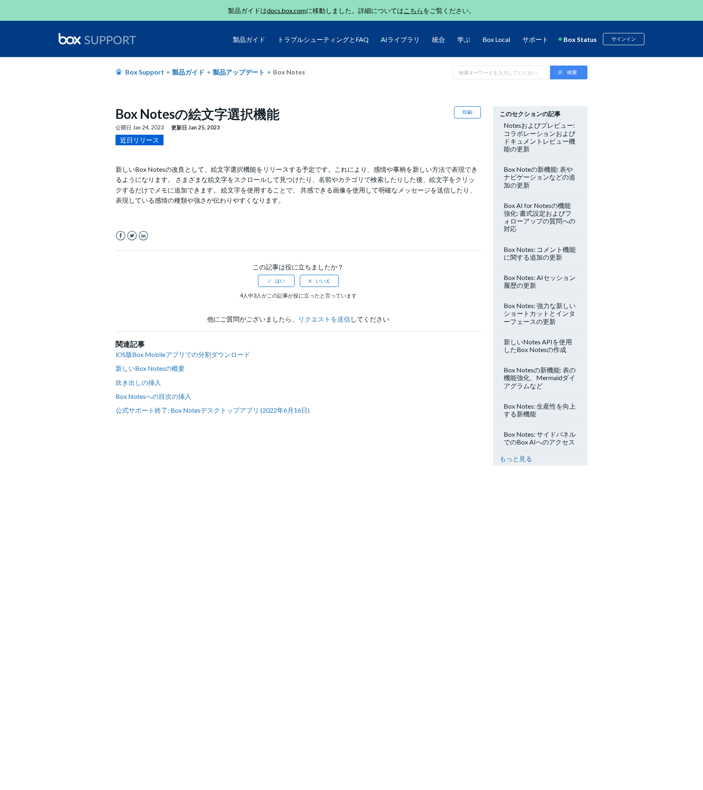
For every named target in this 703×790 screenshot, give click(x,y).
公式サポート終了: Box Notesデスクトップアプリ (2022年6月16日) (213, 410)
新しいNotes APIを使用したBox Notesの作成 (538, 345)
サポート (535, 39)
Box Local (496, 39)
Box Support (144, 72)
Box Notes (289, 72)
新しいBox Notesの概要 (150, 368)
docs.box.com (286, 10)
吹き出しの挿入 (138, 382)
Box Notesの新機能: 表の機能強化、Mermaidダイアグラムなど (540, 377)
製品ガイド (249, 39)
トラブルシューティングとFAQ (323, 39)
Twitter (132, 236)
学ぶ (463, 39)
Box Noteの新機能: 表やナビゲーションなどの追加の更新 (539, 176)
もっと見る (516, 458)
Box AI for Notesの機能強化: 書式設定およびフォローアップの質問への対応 (539, 217)
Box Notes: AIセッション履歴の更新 (540, 281)
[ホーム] (97, 39)
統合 (438, 39)
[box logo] (97, 38)
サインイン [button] (623, 39)
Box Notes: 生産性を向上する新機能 (540, 410)
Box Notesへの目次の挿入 (153, 396)
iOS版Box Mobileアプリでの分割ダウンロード (183, 354)
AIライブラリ (400, 39)
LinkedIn (143, 236)
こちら (413, 10)
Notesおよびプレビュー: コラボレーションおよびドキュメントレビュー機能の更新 (539, 137)
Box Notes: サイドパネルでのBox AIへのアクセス (540, 438)
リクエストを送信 (324, 319)
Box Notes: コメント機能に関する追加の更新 (540, 253)
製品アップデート (239, 72)
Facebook (121, 236)
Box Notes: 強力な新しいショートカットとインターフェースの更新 (540, 313)
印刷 (467, 112)
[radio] (276, 281)
